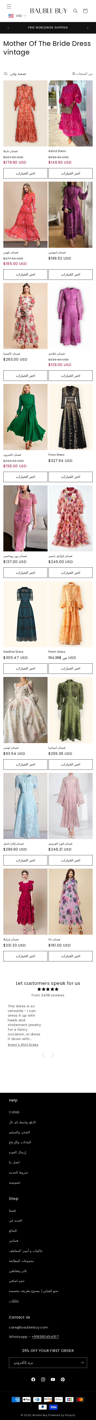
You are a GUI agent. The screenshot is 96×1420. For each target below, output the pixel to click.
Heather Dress (13, 652)
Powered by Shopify (61, 1415)
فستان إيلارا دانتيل (13, 843)
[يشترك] (82, 1362)
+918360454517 (45, 1336)
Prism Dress (56, 652)
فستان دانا (54, 939)
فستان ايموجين (57, 252)
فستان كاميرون (12, 455)
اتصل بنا (14, 1162)
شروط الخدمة (18, 1172)
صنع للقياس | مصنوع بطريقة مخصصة (33, 1291)
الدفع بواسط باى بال (22, 1122)
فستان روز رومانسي (15, 556)
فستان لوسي (11, 748)
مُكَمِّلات (14, 1301)
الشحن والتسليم (19, 1132)
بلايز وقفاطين (18, 1271)
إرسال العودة (17, 1152)
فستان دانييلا (10, 151)
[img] (48, 989)
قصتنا (12, 1210)
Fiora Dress (56, 455)
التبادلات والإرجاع (20, 1142)
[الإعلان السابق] (8, 28)
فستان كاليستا (11, 354)
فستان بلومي (10, 252)
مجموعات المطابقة (21, 1261)
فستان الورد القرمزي (60, 843)
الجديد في (15, 1220)
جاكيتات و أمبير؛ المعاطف (26, 1251)
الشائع (13, 1230)
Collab (14, 1112)
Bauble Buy (40, 1415)
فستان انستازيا (56, 748)
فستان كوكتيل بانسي (60, 556)
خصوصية (15, 1182)
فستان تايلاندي (56, 354)
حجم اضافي (17, 1281)
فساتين (13, 1240)
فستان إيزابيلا (11, 939)
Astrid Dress (57, 151)
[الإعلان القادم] (88, 28)
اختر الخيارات (25, 173)
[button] (9, 6)
